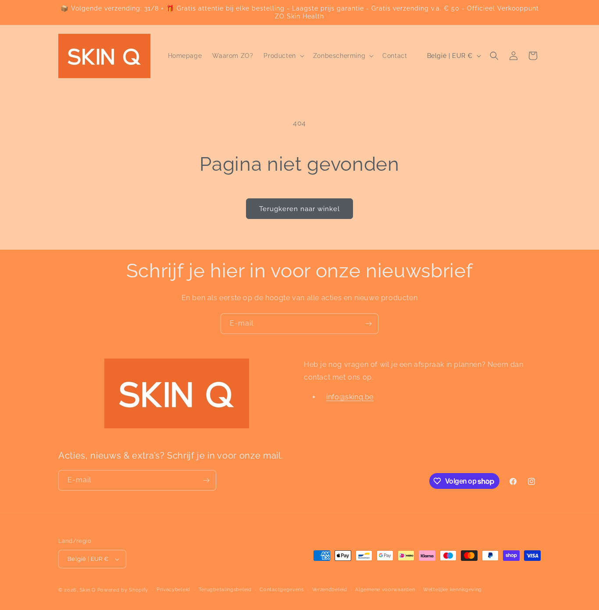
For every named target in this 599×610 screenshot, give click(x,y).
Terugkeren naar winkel (299, 209)
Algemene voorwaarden (385, 589)
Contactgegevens (282, 589)
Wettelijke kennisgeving (452, 589)
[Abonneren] (368, 323)
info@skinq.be (350, 397)
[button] (282, 56)
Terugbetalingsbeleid (225, 589)
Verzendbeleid (329, 589)
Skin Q (88, 590)
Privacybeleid (173, 589)
